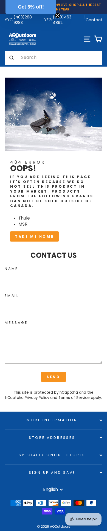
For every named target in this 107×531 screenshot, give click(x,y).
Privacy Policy (37, 397)
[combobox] (60, 58)
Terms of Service (74, 397)
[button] (30, 7)
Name (11, 268)
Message (16, 322)
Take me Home (34, 236)
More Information (52, 420)
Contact (94, 20)
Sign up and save (52, 472)
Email (12, 295)
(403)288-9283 (23, 19)
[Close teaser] (57, 15)
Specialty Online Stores (52, 455)
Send (53, 376)
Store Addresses (52, 437)
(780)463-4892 (63, 19)
